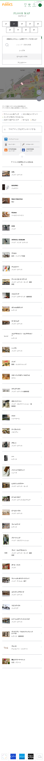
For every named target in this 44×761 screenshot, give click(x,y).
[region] (22, 50)
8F (26, 30)
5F (38, 24)
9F (34, 30)
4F (30, 24)
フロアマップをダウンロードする (22, 129)
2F (14, 24)
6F (10, 30)
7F (18, 30)
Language (39, 1)
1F (6, 24)
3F (22, 24)
